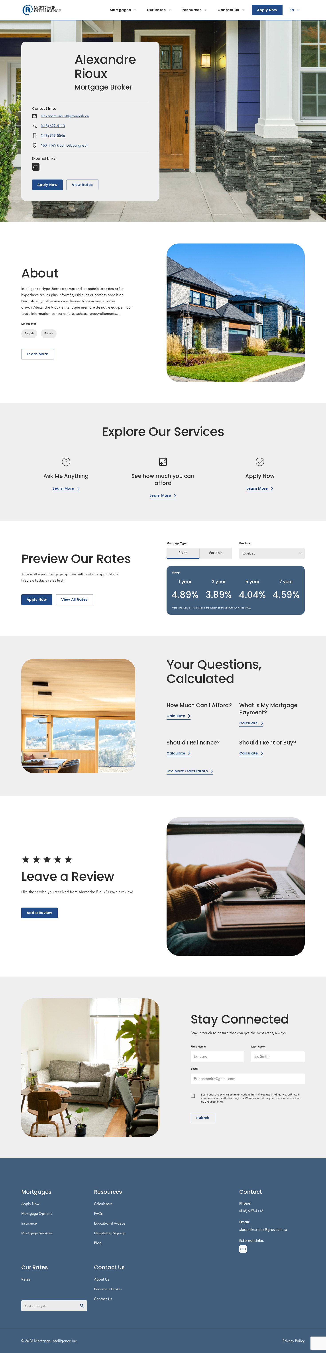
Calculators (103, 1204)
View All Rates (74, 599)
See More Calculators (187, 771)
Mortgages (120, 9)
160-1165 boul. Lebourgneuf (64, 145)
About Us (101, 1279)
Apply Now (267, 9)
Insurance (29, 1223)
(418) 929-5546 (53, 135)
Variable (216, 553)
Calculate (176, 715)
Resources (192, 9)
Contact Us (228, 9)
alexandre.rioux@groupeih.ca (65, 116)
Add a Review (39, 912)
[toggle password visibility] (82, 1305)
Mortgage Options (36, 1213)
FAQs (98, 1213)
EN (292, 9)
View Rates (82, 184)
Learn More (37, 354)
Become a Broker (108, 1289)
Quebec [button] (248, 553)
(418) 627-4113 (53, 126)
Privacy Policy (294, 1341)
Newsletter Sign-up (110, 1233)
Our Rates (156, 9)
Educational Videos (110, 1223)
